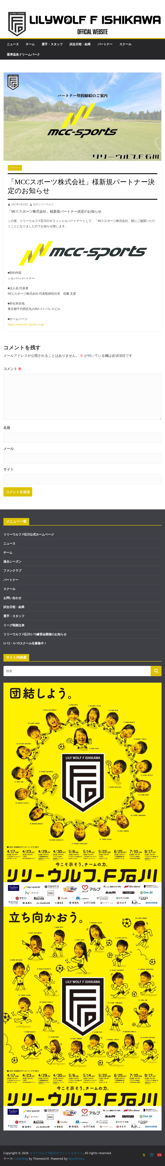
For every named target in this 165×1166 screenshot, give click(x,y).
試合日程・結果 (80, 44)
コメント (12, 369)
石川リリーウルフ (43, 204)
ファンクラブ (12, 570)
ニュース (13, 44)
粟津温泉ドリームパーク (23, 54)
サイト (8, 469)
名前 (6, 428)
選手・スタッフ (52, 44)
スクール (125, 44)
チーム (30, 44)
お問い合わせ (12, 598)
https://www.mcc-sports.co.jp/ (26, 324)
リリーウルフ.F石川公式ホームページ (28, 534)
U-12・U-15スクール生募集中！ (25, 643)
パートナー (105, 44)
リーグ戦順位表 (13, 625)
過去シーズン (12, 561)
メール (8, 448)
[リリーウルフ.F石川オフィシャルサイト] (82, 13)
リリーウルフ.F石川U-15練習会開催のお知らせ (35, 634)
